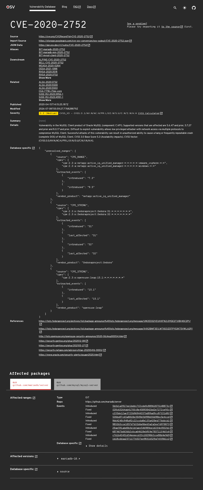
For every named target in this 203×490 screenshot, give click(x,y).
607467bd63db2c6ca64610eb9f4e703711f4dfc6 (141, 431)
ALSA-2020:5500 (48, 85)
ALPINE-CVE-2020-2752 (52, 59)
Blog (64, 7)
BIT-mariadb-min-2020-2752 (54, 52)
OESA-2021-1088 (48, 68)
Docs (90, 7)
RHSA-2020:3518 (48, 71)
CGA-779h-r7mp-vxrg (50, 91)
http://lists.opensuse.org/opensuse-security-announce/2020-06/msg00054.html (81, 336)
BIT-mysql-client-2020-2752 (54, 55)
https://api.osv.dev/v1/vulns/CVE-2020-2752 (63, 45)
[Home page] (10, 8)
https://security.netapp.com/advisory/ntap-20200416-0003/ (71, 350)
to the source (170, 26)
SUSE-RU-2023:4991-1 (51, 97)
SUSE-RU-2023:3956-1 (51, 94)
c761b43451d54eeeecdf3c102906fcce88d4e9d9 (141, 435)
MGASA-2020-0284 (49, 65)
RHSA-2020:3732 (48, 75)
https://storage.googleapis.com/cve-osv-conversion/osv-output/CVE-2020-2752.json (84, 41)
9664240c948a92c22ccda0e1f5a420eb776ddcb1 (141, 420)
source (64, 471)
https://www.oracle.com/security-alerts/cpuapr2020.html (69, 355)
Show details (98, 446)
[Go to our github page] (194, 8)
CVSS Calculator (149, 113)
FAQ (75, 7)
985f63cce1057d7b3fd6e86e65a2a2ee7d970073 (141, 424)
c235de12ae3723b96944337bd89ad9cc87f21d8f (141, 413)
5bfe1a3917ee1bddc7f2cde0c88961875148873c (141, 406)
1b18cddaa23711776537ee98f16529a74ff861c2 (141, 439)
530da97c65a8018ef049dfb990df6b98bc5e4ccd (141, 417)
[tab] (30, 384)
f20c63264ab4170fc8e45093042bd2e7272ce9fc (141, 409)
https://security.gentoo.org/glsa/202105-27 (62, 345)
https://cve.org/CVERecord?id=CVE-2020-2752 (64, 36)
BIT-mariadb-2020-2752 (52, 49)
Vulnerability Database (42, 7)
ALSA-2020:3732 (48, 82)
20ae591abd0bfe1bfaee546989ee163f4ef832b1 (141, 428)
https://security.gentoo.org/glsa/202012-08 (62, 341)
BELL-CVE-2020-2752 (51, 62)
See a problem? (137, 23)
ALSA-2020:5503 (48, 88)
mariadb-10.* (70, 458)
